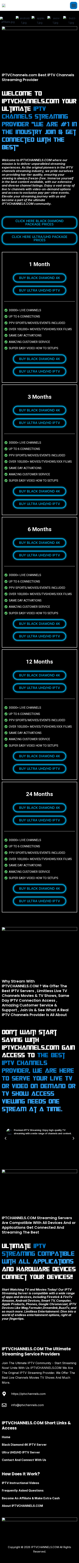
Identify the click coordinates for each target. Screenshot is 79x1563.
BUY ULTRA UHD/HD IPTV (39, 290)
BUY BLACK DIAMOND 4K (39, 278)
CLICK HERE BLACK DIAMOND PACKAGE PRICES (39, 222)
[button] (73, 5)
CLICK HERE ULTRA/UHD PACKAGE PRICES (39, 238)
